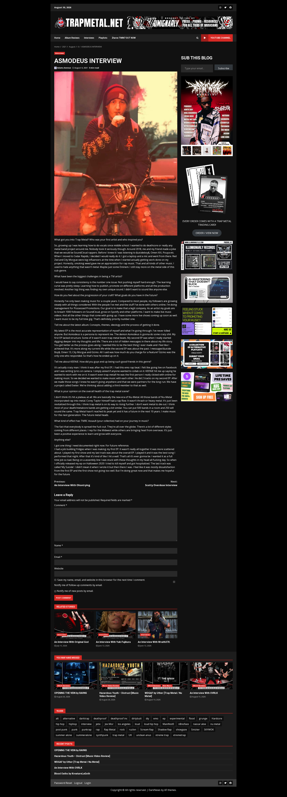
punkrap (86, 729)
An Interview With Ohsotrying (72, 483)
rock (122, 729)
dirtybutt (137, 718)
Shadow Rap (165, 729)
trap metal (118, 735)
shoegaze (181, 729)
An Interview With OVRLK (211, 675)
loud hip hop (151, 724)
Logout (78, 783)
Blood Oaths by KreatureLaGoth (72, 773)
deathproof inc (119, 718)
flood (192, 718)
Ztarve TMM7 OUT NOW (124, 38)
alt (57, 718)
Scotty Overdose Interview (161, 483)
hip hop (60, 724)
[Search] (197, 38)
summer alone (64, 735)
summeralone (84, 735)
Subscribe (223, 68)
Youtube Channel (220, 38)
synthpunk (102, 735)
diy (147, 718)
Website (58, 568)
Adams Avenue (64, 68)
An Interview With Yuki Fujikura (115, 624)
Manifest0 (168, 724)
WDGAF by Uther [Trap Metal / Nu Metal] (166, 675)
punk (74, 729)
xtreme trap (162, 735)
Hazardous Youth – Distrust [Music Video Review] (120, 675)
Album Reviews (72, 38)
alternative (69, 718)
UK (130, 735)
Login (87, 783)
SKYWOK (209, 729)
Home (57, 38)
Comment (60, 505)
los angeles (124, 724)
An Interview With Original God (74, 624)
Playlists (103, 38)
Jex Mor (109, 724)
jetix (98, 724)
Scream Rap (147, 729)
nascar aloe (199, 724)
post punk (61, 729)
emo (155, 718)
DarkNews (154, 790)
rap (98, 729)
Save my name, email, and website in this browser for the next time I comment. (101, 579)
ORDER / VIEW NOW (207, 233)
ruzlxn (132, 729)
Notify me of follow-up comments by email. (78, 585)
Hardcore (217, 718)
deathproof (100, 718)
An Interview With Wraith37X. (157, 624)
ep (164, 718)
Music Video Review (111, 686)
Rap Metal (109, 729)
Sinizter (195, 729)
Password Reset (63, 783)
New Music (167, 686)
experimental (177, 718)
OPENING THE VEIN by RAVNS (75, 675)
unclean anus (143, 735)
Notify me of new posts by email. (75, 591)
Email (58, 557)
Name (58, 545)
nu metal (215, 724)
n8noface (183, 724)
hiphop (73, 724)
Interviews (89, 38)
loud (137, 724)
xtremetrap (179, 735)
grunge (203, 718)
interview (86, 724)
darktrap (84, 718)
